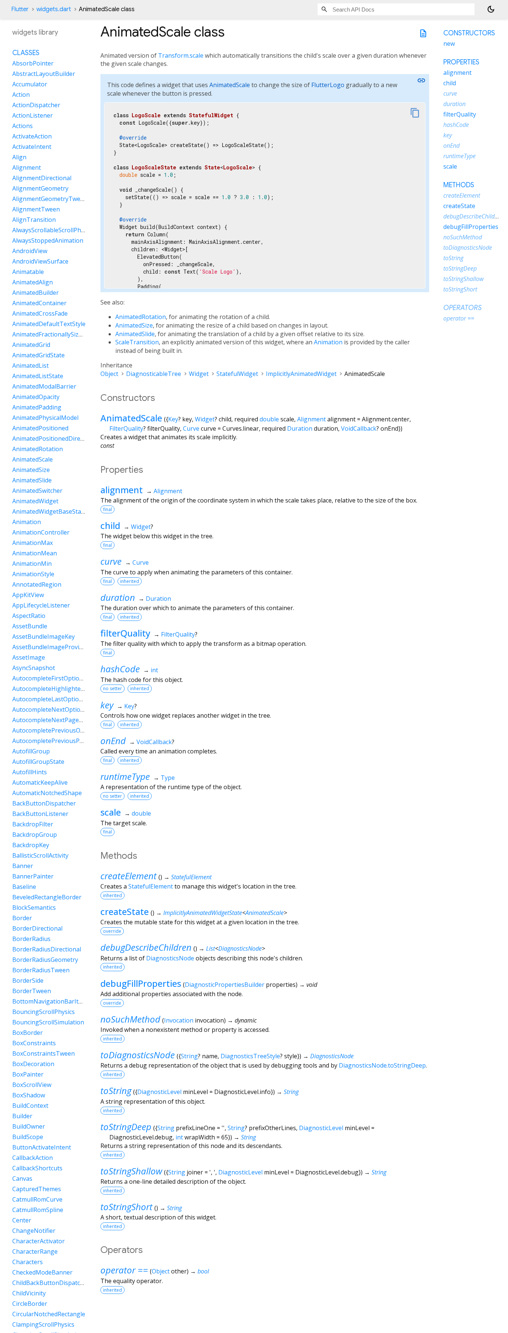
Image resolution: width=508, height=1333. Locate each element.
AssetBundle (29, 626)
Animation (328, 342)
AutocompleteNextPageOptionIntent (63, 720)
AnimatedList (30, 366)
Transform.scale (180, 55)
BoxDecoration (33, 1064)
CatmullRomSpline (37, 1210)
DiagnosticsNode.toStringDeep (382, 1065)
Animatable (28, 272)
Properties (461, 62)
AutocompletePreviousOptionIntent (62, 731)
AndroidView (29, 251)
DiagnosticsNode (240, 948)
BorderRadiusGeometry (45, 960)
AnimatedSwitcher (37, 491)
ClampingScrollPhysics (43, 1325)
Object (109, 374)
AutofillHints (29, 772)
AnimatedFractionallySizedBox (54, 335)
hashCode (120, 669)
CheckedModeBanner (42, 1273)
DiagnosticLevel (159, 1092)
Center (21, 1220)
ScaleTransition (137, 342)
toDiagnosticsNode (137, 1055)
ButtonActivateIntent (41, 1148)
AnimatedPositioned (40, 428)
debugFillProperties (140, 983)
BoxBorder (27, 1033)
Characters (27, 1262)
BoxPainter (28, 1075)
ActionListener (32, 116)
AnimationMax (32, 543)
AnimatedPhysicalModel (45, 418)
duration (117, 597)
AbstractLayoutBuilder (43, 74)
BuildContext (30, 1106)
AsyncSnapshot (33, 668)
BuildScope (27, 1137)
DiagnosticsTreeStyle (250, 1056)
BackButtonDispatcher (44, 804)
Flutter (20, 9)
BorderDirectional (37, 929)
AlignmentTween (36, 209)
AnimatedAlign (32, 282)
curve (111, 561)
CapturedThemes (36, 1189)
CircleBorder (29, 1304)
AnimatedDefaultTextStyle (49, 324)
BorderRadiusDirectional (46, 949)
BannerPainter (33, 877)
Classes (25, 53)
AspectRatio (28, 616)
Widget (199, 374)
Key (173, 419)
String (189, 1056)
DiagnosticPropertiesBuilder (224, 984)
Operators (462, 308)
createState (124, 911)
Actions (22, 126)
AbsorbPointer (33, 64)
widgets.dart (53, 9)
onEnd (113, 740)
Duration (299, 428)
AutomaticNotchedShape (47, 793)
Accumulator (29, 84)
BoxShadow (28, 1095)
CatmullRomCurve (37, 1200)
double (269, 419)
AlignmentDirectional (41, 178)
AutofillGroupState (38, 762)
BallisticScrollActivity (40, 856)
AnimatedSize (134, 325)
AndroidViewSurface (40, 262)
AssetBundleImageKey (43, 637)
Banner (22, 866)
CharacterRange (35, 1252)
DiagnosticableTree (153, 374)
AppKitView (28, 595)
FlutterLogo (327, 85)
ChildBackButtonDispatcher (51, 1283)
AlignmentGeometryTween (49, 199)
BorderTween (31, 991)
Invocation (178, 1020)
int (154, 670)
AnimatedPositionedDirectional (55, 439)
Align (19, 157)
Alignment (311, 419)
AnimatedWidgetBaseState (49, 512)
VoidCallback (358, 428)
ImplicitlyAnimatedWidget (301, 374)
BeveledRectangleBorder (46, 897)
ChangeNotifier (33, 1231)
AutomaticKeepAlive (40, 783)
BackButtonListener (40, 814)
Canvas (22, 1179)
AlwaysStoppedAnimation (47, 241)
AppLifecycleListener (41, 606)
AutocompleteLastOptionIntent (56, 699)
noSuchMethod (130, 1019)
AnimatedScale (229, 85)
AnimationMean (34, 553)
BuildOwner (28, 1127)
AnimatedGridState (38, 355)
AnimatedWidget (35, 501)
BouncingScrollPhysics (43, 1012)
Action (21, 95)
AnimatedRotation (140, 317)
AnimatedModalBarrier (44, 387)
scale (110, 812)
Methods (458, 185)
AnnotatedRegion (36, 585)
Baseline (24, 887)
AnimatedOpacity (36, 397)
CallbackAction (32, 1158)
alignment (121, 490)
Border (22, 918)
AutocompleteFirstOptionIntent (56, 679)
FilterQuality (126, 428)
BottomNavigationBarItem (49, 1002)
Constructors (469, 33)
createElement (128, 876)
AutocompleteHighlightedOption (57, 689)
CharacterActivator (38, 1241)
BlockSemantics (34, 908)
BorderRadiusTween (41, 970)
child (110, 525)
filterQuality (125, 633)
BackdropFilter (32, 824)
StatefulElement (191, 877)
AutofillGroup (31, 751)
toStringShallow (131, 1171)
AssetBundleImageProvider (50, 647)
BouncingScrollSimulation (48, 1022)
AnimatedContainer (39, 303)
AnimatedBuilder (35, 293)
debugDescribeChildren (146, 947)
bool (203, 1271)
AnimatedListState (37, 376)
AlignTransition (34, 220)
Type (168, 778)
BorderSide (28, 981)
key (106, 705)
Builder (22, 1116)
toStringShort (126, 1206)
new (449, 43)
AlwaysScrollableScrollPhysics (53, 230)
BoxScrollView (31, 1085)
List (210, 948)
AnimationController (41, 533)
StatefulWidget (237, 374)
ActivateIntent (31, 147)
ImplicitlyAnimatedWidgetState (202, 913)
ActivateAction (32, 137)
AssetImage (28, 658)
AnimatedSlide (135, 334)
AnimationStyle (33, 574)
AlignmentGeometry (40, 189)
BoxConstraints (34, 1043)
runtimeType (125, 776)
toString (115, 1090)
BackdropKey (30, 845)
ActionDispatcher (36, 105)
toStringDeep (125, 1126)
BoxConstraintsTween (43, 1054)
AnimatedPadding (36, 408)
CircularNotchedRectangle (48, 1314)
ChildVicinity (29, 1293)
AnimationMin (32, 564)
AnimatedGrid (31, 345)
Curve (191, 428)
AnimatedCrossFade (40, 314)
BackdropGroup (34, 835)
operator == (124, 1270)
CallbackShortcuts (37, 1168)
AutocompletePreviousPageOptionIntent (69, 741)
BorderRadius (31, 939)
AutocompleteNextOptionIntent (56, 710)
